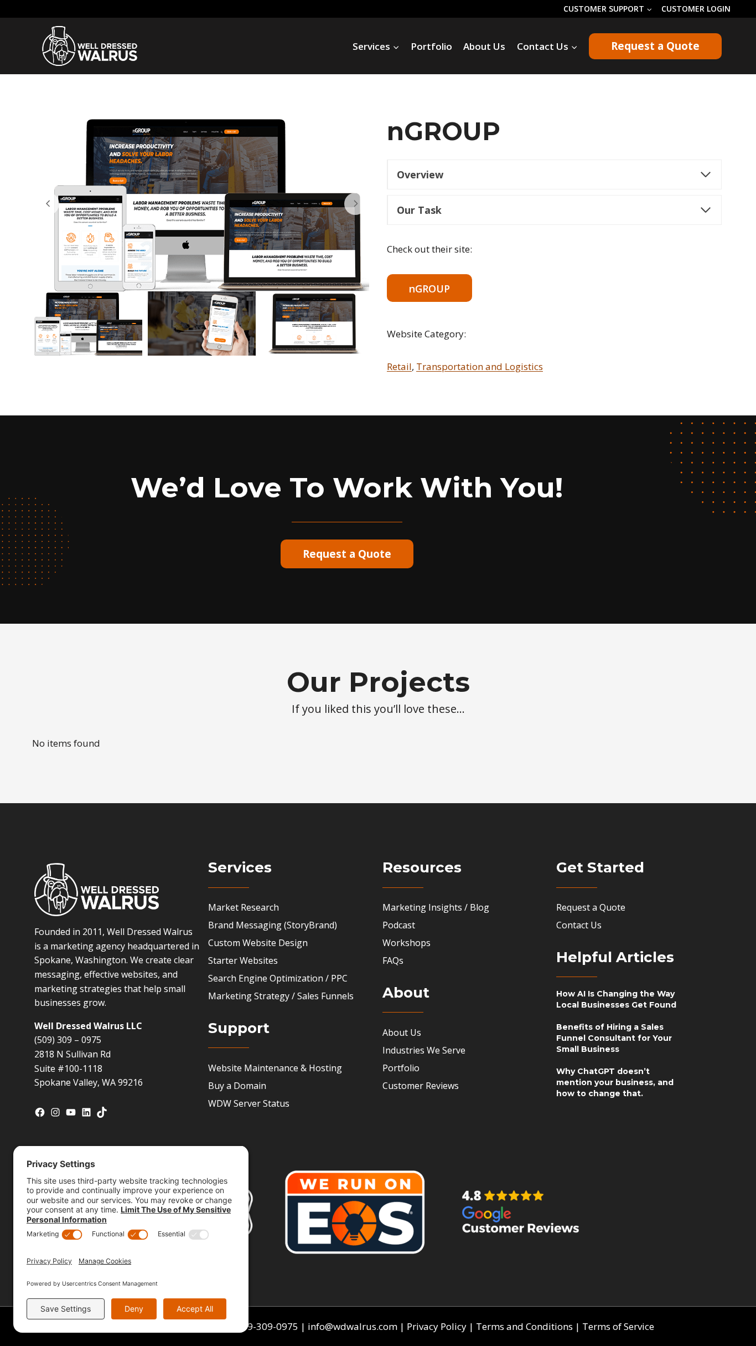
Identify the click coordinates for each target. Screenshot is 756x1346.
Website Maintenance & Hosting (275, 1068)
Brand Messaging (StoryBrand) (272, 925)
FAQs (392, 960)
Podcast (398, 925)
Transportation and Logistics (479, 366)
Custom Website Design (258, 943)
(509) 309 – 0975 (67, 1040)
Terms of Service (618, 1326)
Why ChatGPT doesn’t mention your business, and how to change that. (615, 1082)
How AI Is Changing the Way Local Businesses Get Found (616, 999)
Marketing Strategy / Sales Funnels (281, 996)
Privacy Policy (437, 1326)
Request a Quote (655, 46)
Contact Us (579, 925)
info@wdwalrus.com (352, 1326)
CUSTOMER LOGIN (696, 8)
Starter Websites (243, 960)
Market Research (243, 907)
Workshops (406, 943)
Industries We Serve (423, 1050)
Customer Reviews (420, 1086)
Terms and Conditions (524, 1326)
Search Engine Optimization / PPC (278, 978)
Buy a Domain (237, 1086)
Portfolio (431, 46)
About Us (484, 46)
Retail (399, 366)
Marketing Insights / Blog (435, 907)
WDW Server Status (248, 1103)
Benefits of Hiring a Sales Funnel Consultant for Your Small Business (614, 1038)
